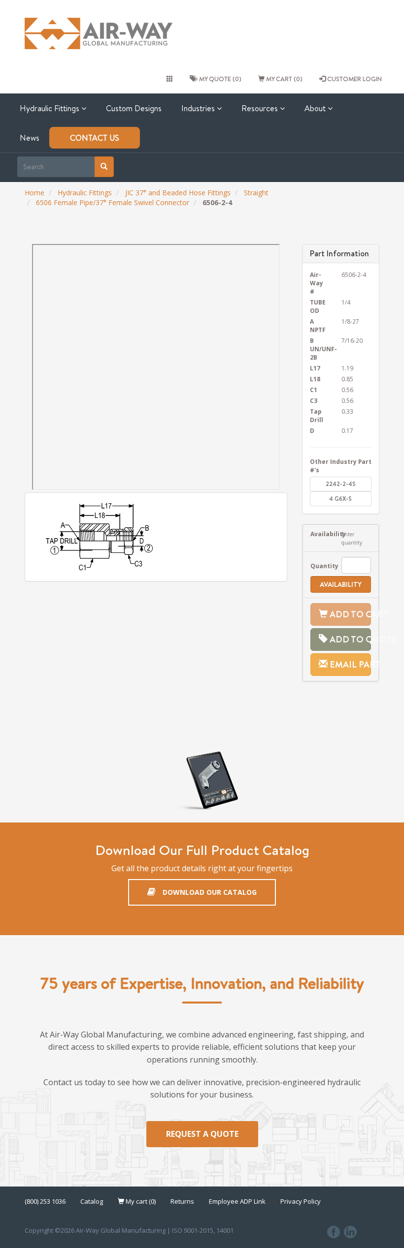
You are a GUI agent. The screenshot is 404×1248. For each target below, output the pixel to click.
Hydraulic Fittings (50, 108)
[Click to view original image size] (156, 537)
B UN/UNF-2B (318, 348)
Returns (182, 1201)
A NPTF (318, 325)
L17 (315, 368)
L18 (315, 379)
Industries (199, 108)
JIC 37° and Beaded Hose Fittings (178, 192)
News (29, 137)
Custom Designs (134, 108)
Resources (260, 108)
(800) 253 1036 (45, 1201)
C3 (313, 400)
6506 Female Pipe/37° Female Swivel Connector (112, 202)
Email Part (349, 664)
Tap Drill (316, 415)
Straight (256, 192)
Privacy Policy (300, 1201)
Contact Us (94, 137)
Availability (318, 534)
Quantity (318, 566)
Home (34, 192)
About (316, 108)
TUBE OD (318, 306)
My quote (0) (218, 78)
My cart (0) (284, 78)
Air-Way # (316, 283)
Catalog (91, 1201)
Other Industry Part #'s (340, 465)
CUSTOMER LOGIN (354, 78)
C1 (313, 390)
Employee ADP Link (237, 1201)
